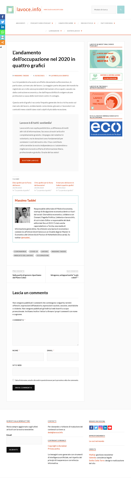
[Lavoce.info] (25, 9)
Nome (16, 350)
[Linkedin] (2, 27)
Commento (19, 320)
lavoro (44, 251)
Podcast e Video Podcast (41, 23)
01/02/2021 (40, 75)
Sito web (17, 365)
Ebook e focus (87, 23)
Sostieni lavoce (73, 31)
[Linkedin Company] (105, 428)
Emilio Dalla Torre (96, 460)
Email (50, 350)
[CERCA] (120, 10)
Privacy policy (54, 449)
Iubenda (92, 457)
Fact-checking (107, 23)
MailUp (92, 455)
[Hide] (1, 47)
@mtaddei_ (25, 237)
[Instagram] (101, 428)
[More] (2, 42)
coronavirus (20, 251)
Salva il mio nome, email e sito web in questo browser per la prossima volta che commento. (46, 380)
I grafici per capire (65, 23)
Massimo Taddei (22, 75)
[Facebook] (2, 16)
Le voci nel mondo (96, 441)
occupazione (43, 255)
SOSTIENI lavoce (30, 161)
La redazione (54, 31)
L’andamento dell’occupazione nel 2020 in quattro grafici (44, 58)
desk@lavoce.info (55, 432)
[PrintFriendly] (2, 37)
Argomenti (20, 23)
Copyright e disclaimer (57, 446)
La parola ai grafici (60, 75)
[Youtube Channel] (110, 428)
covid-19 (34, 251)
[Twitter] (2, 21)
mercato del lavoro (23, 255)
